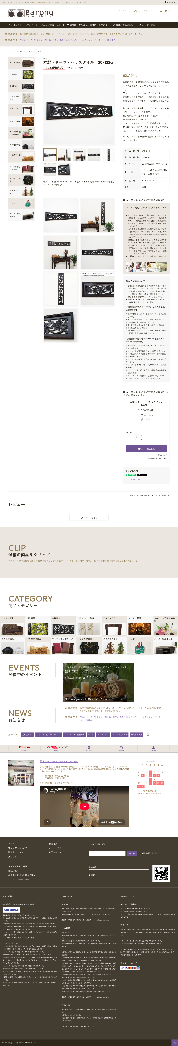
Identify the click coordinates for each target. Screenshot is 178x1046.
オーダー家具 (148, 25)
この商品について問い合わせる (140, 496)
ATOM (16, 870)
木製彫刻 (20, 52)
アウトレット (103, 735)
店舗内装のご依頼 (124, 25)
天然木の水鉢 (136, 735)
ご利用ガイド (15, 25)
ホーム (10, 52)
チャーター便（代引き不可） (48, 735)
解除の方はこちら (150, 853)
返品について (162, 455)
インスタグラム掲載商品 (74, 735)
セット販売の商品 (120, 735)
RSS (10, 870)
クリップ (147, 419)
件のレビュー (133, 479)
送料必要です (27, 735)
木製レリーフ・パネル (35, 52)
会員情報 (170, 2)
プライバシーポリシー (18, 879)
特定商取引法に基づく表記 (157, 458)
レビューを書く (90, 518)
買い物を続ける (161, 496)
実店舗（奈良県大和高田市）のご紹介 (88, 25)
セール (91, 735)
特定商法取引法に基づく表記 (21, 875)
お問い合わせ (31, 25)
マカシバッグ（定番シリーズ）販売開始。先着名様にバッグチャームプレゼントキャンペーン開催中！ (68, 40)
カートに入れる (148, 449)
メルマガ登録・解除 (51, 25)
